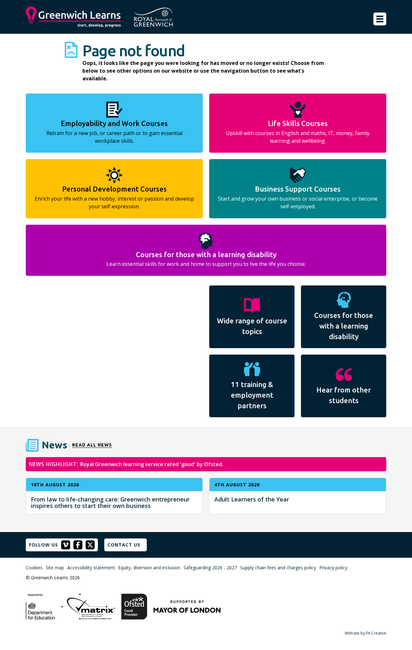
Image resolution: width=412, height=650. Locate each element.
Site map (55, 567)
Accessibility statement (91, 567)
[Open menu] (379, 19)
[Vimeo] (65, 544)
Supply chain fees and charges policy (278, 567)
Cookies (34, 567)
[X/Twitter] (90, 544)
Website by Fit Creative (365, 633)
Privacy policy (333, 567)
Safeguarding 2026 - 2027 (210, 567)
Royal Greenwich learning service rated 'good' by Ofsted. (151, 464)
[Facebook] (77, 544)
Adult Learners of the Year (251, 499)
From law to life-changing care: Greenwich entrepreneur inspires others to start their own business (110, 502)
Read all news (92, 445)
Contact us (124, 545)
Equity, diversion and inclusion (149, 567)
